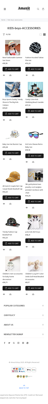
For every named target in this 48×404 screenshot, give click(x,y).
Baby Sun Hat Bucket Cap (12, 144)
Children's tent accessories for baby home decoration (13, 276)
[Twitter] (4, 343)
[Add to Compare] (10, 76)
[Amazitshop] (24, 8)
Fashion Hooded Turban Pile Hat (34, 59)
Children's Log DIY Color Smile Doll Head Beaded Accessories (34, 276)
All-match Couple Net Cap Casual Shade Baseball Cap (13, 188)
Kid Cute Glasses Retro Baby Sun (34, 146)
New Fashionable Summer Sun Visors (12, 59)
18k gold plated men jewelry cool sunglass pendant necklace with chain (34, 188)
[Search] (38, 9)
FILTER (8, 34)
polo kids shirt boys (32, 232)
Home (3, 20)
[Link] (40, 34)
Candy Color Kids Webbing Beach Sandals (34, 101)
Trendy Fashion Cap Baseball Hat (10, 233)
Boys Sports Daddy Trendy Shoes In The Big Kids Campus (13, 102)
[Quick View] (4, 75)
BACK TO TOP (24, 388)
